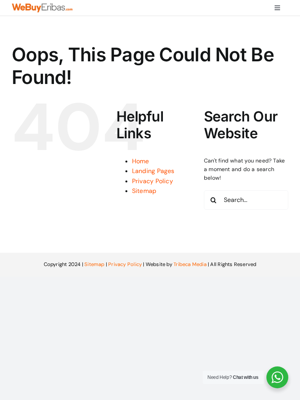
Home (140, 161)
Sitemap (144, 191)
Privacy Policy (152, 181)
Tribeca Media (190, 264)
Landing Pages (153, 171)
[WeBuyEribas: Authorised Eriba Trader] (42, 5)
